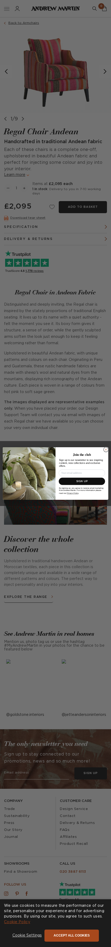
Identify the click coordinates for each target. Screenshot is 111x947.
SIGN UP (82, 481)
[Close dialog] (105, 449)
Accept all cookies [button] (72, 935)
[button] (27, 935)
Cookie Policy (17, 922)
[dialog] (55, 923)
